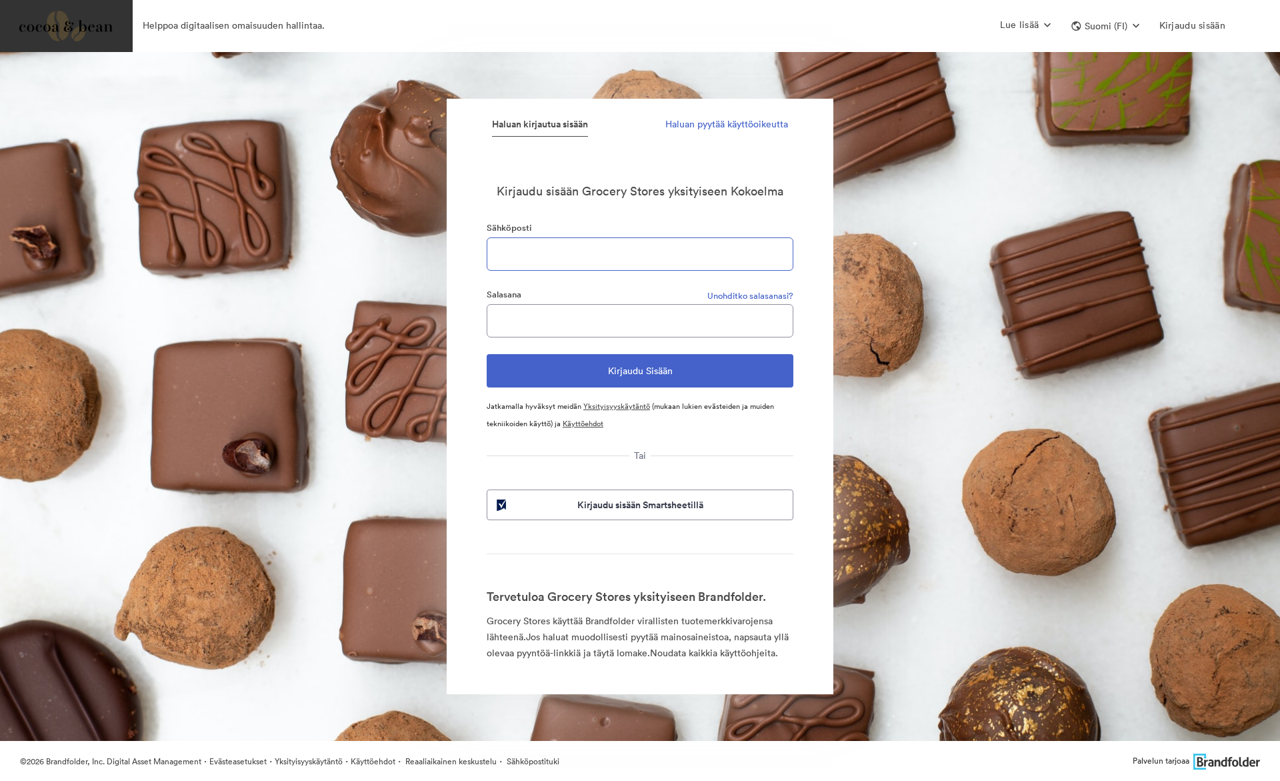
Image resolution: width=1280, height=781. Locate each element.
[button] (1105, 26)
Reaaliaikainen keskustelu (450, 761)
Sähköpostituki (532, 761)
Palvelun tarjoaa (1161, 760)
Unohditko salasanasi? (750, 295)
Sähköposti (509, 227)
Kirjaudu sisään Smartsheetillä (640, 505)
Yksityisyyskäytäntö (616, 406)
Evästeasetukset (238, 761)
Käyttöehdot (583, 423)
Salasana (504, 294)
